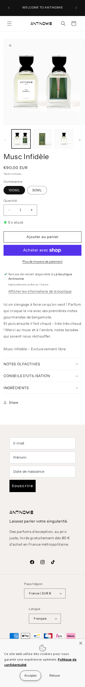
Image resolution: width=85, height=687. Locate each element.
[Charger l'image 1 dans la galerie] (21, 138)
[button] (9, 23)
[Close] (80, 643)
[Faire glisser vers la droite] (80, 140)
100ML (14, 190)
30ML (37, 190)
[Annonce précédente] (9, 8)
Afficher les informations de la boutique (40, 291)
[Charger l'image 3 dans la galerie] (63, 138)
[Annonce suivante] (76, 8)
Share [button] (13, 402)
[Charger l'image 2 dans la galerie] (42, 138)
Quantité (10, 200)
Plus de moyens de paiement (42, 261)
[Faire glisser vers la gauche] (5, 140)
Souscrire (22, 486)
